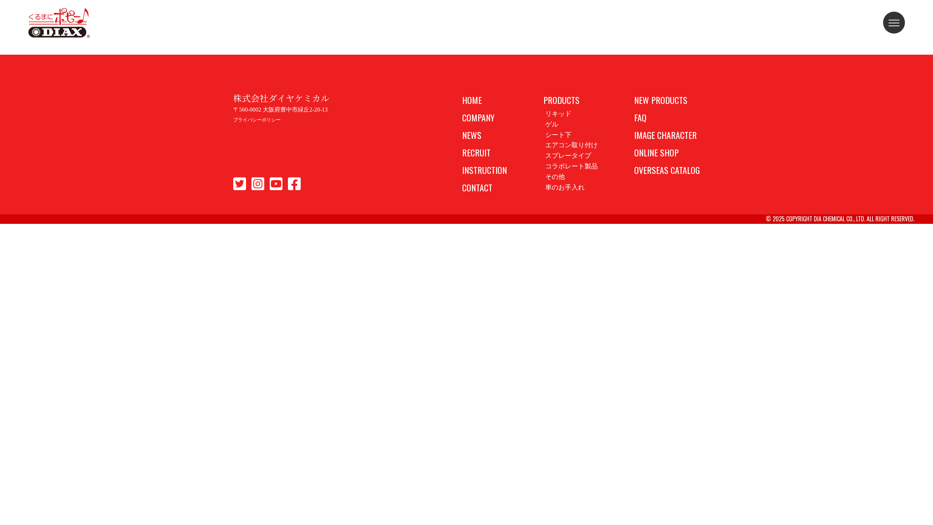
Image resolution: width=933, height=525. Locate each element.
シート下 (558, 135)
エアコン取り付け (571, 145)
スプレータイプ (568, 155)
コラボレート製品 (571, 166)
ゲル (551, 124)
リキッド (558, 113)
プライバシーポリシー (257, 119)
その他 (555, 176)
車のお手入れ (565, 187)
